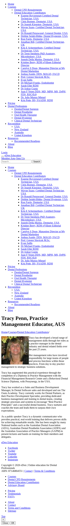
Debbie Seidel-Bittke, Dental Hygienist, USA (44, 36)
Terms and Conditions (19, 508)
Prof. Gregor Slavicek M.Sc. (35, 77)
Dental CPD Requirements (28, 9)
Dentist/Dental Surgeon (26, 109)
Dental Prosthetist (23, 112)
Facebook (13, 448)
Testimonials (14, 493)
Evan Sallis (26, 79)
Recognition (14, 123)
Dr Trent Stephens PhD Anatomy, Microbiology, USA (38, 55)
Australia (19, 132)
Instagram (13, 459)
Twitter (11, 450)
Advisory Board (16, 485)
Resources (13, 138)
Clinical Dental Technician (28, 120)
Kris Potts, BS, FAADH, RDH (37, 100)
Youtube (12, 453)
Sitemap (12, 510)
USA (17, 126)
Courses (12, 7)
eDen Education (13, 155)
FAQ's (11, 496)
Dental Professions (17, 106)
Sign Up (20, 158)
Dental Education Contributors (30, 12)
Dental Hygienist (23, 117)
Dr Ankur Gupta (29, 88)
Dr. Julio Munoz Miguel (33, 97)
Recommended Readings (27, 141)
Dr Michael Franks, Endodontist (37, 82)
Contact (28, 471)
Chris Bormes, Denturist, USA (36, 21)
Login (4, 152)
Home (11, 4)
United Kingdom (23, 135)
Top (3, 516)
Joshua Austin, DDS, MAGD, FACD (40, 74)
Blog (10, 147)
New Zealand (21, 129)
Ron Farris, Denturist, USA (35, 39)
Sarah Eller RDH (30, 85)
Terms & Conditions (44, 471)
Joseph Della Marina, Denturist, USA (40, 59)
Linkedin (12, 456)
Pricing (11, 103)
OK (12, 523)
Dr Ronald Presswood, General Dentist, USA (44, 33)
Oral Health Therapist (25, 115)
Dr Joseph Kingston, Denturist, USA (40, 24)
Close (5, 523)
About (11, 144)
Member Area (8, 158)
